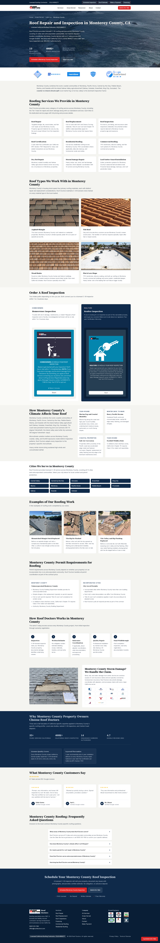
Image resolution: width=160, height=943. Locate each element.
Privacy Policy (113, 936)
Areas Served (71, 8)
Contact (98, 8)
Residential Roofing (62, 926)
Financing (127, 2)
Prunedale (115, 486)
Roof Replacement (61, 916)
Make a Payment (115, 2)
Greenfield (95, 481)
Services (61, 8)
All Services (86, 913)
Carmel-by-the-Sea (57, 481)
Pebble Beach (96, 486)
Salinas (33, 491)
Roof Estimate (103, 2)
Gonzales (75, 481)
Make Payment (87, 924)
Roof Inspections (61, 918)
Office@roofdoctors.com (37, 928)
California (49, 17)
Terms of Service (125, 936)
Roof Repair (59, 913)
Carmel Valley (35, 481)
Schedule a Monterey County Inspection (44, 59)
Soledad (74, 491)
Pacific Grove (76, 486)
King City (115, 481)
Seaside (53, 491)
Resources (82, 8)
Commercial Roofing (62, 924)
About (91, 8)
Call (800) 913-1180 (149, 939)
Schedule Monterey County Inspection (72, 890)
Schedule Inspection (89, 2)
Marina (33, 486)
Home (31, 17)
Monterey (54, 486)
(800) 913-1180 (124, 8)
